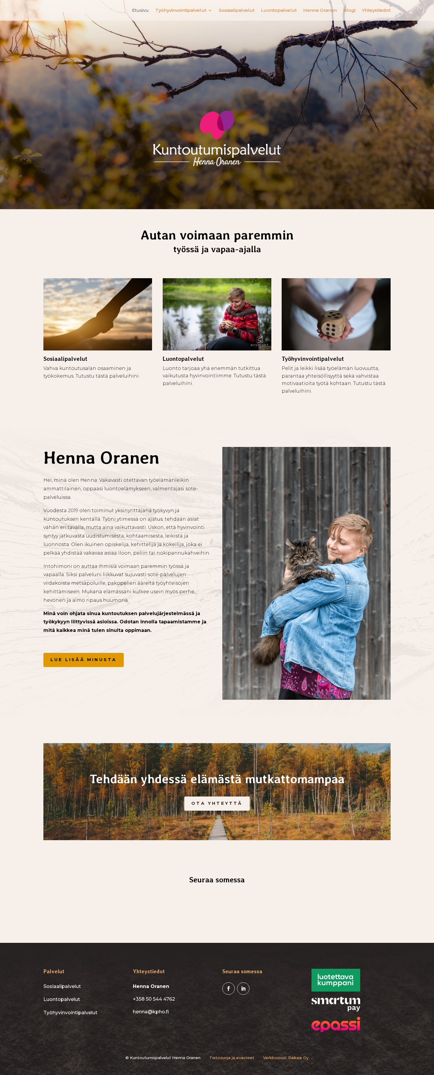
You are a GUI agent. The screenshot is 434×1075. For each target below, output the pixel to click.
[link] (228, 988)
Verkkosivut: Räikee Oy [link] (286, 1057)
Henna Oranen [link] (320, 10)
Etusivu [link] (140, 10)
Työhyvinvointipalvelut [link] (180, 10)
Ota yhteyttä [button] (216, 803)
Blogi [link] (349, 10)
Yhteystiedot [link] (376, 10)
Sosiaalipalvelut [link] (236, 10)
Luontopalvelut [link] (279, 10)
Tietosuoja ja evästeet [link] (231, 1057)
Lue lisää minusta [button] (83, 659)
